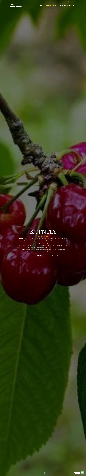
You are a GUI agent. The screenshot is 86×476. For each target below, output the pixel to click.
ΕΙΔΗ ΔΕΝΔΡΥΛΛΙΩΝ (51, 5)
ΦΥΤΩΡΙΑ (71, 5)
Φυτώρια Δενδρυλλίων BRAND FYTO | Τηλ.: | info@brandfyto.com (42, 256)
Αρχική (42, 5)
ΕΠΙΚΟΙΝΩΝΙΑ (64, 5)
